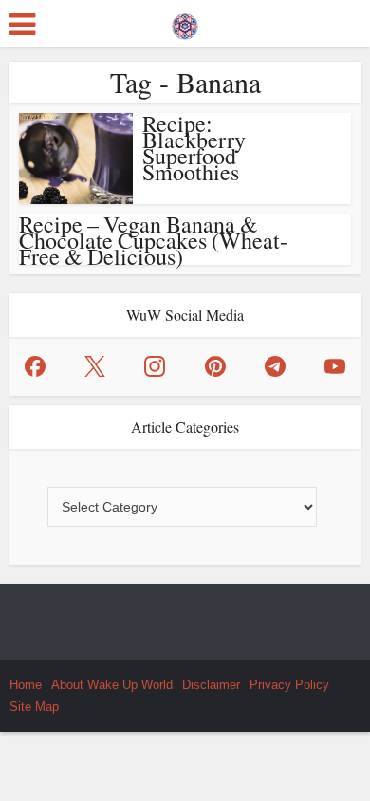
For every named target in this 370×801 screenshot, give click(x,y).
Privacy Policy (289, 685)
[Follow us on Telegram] (275, 366)
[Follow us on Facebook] (35, 366)
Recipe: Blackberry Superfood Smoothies (194, 147)
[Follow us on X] (94, 366)
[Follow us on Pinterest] (215, 366)
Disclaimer (211, 685)
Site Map (34, 706)
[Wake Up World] (185, 22)
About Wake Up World (112, 685)
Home (25, 685)
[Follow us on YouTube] (334, 366)
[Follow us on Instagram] (154, 366)
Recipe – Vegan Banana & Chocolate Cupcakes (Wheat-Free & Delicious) (153, 240)
